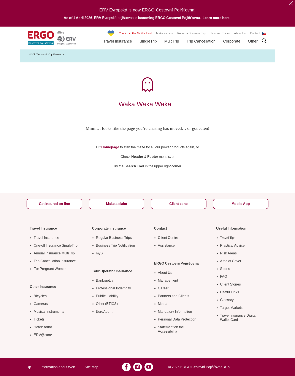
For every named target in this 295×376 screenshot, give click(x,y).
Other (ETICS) (107, 304)
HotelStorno (43, 327)
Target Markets (231, 307)
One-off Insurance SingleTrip (56, 245)
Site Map (91, 367)
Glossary (227, 300)
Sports (225, 269)
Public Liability (107, 296)
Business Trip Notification (115, 245)
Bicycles (40, 296)
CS (264, 33)
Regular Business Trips (114, 238)
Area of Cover (230, 261)
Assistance (166, 245)
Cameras (41, 304)
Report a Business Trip (191, 33)
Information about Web (58, 367)
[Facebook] (126, 367)
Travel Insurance (117, 41)
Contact (255, 33)
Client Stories (230, 284)
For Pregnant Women (50, 269)
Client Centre (168, 238)
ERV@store (43, 335)
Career (163, 288)
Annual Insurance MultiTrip (54, 253)
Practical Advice (232, 245)
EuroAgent (104, 311)
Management (168, 280)
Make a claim (164, 33)
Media (162, 304)
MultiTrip (171, 41)
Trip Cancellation (201, 41)
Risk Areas (228, 253)
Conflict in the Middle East (135, 33)
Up (29, 367)
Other (253, 41)
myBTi (101, 253)
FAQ (223, 276)
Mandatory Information (175, 311)
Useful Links (229, 292)
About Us (240, 33)
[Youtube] (148, 367)
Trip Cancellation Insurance (55, 261)
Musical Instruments (49, 311)
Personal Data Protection (177, 319)
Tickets (39, 319)
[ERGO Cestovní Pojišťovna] (52, 38)
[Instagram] (137, 367)
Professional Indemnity (113, 288)
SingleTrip (148, 41)
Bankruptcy (104, 280)
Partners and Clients (173, 296)
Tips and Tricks (220, 33)
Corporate (231, 41)
